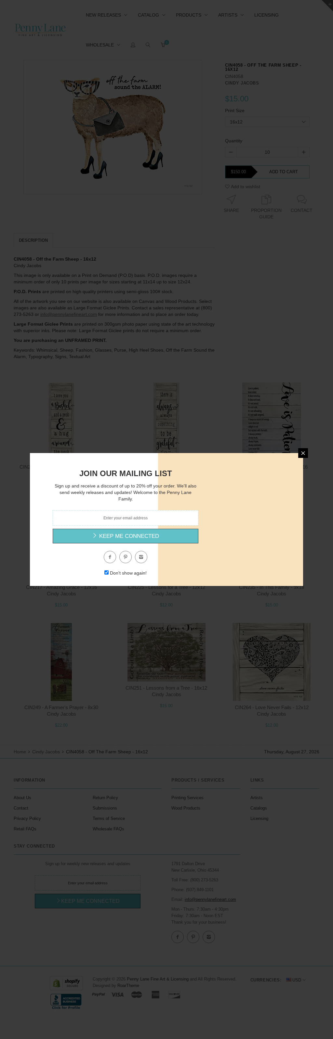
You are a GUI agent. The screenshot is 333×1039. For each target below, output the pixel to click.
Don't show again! (128, 573)
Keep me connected (128, 536)
